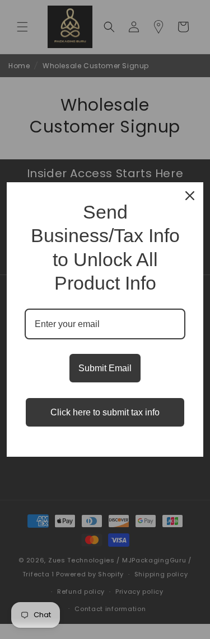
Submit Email (105, 368)
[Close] (189, 195)
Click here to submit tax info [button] (105, 412)
